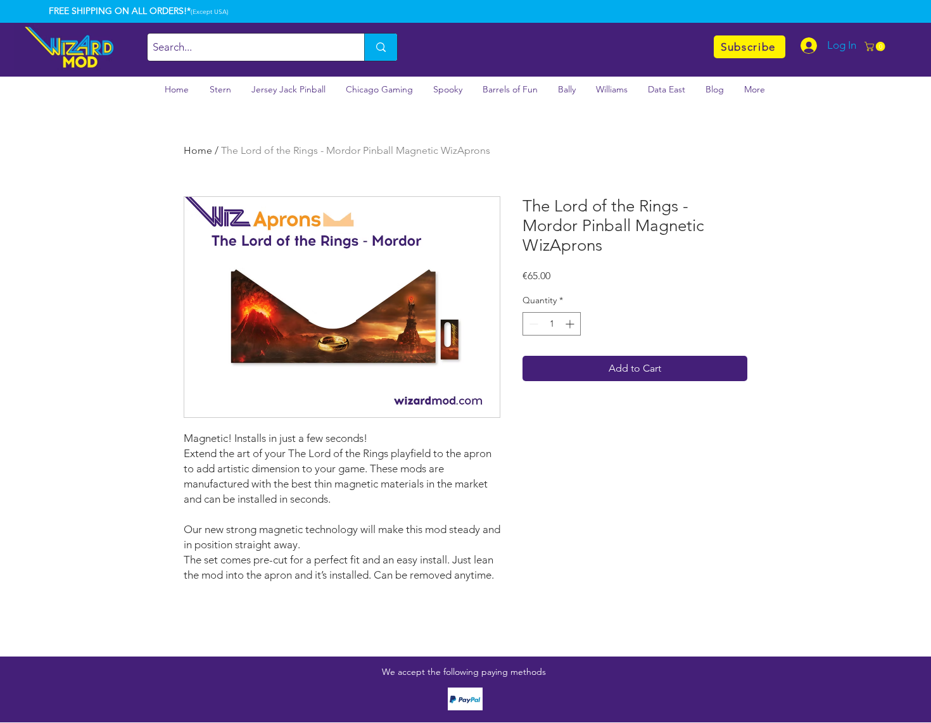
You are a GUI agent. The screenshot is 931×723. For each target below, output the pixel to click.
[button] (875, 46)
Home (198, 150)
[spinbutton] (551, 324)
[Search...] (380, 47)
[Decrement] (532, 324)
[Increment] (571, 324)
